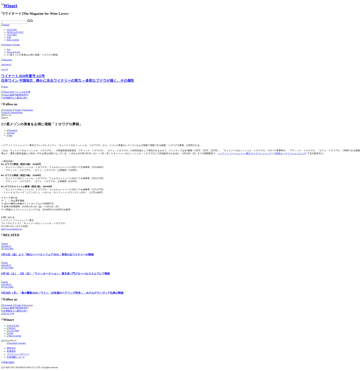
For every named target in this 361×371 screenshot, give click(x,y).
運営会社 (11, 348)
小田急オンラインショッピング (289, 153)
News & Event (13, 52)
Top (8, 49)
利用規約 (11, 351)
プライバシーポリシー (18, 354)
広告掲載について (16, 357)
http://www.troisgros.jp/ (11, 229)
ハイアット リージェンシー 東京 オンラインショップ (244, 153)
